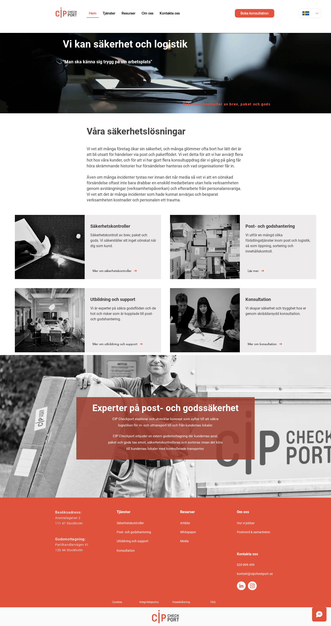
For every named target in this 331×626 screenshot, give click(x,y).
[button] (118, 602)
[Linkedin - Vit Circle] (241, 585)
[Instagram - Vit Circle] (252, 585)
